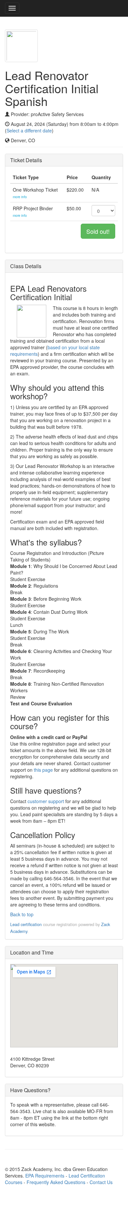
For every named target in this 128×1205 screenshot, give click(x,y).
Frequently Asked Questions (56, 1182)
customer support (46, 801)
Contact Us (101, 1182)
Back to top (21, 914)
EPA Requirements (44, 1175)
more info (20, 197)
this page (43, 769)
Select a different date (29, 130)
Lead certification (26, 924)
